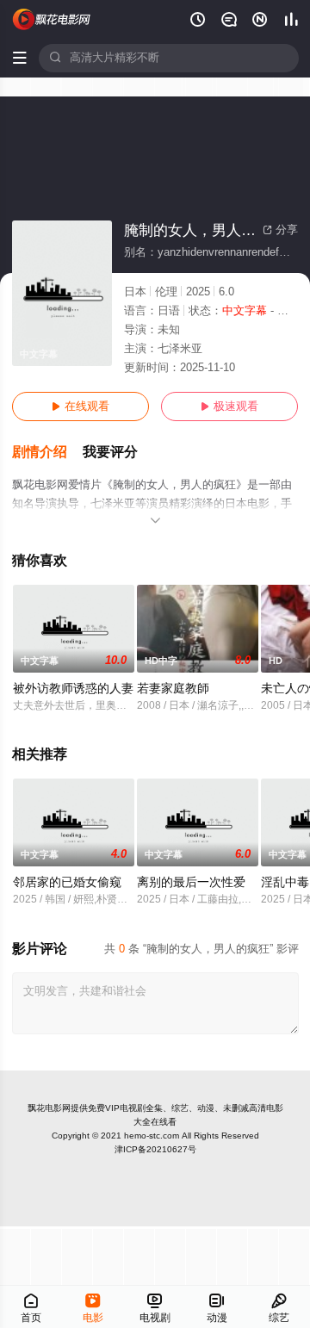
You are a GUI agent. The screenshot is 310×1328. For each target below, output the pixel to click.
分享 (280, 230)
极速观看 (229, 406)
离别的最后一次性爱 (191, 882)
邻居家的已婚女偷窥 (67, 882)
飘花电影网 (49, 1108)
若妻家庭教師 (173, 688)
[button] (47, 452)
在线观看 (80, 406)
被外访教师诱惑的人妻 (73, 688)
